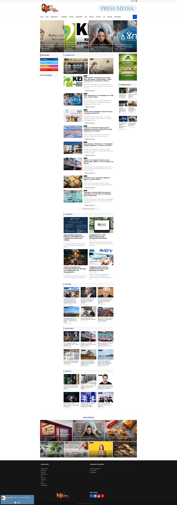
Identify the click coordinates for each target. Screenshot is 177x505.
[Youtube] (136, 1)
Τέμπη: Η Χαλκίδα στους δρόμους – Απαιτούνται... (132, 124)
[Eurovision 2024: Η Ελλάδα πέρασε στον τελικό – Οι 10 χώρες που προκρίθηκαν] (105, 397)
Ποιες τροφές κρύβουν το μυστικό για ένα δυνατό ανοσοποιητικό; (100, 453)
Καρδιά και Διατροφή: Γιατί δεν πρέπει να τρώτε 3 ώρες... (76, 46)
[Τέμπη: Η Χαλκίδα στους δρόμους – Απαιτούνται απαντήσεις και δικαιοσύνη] (132, 119)
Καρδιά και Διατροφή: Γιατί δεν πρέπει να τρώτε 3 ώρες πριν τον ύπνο (87, 437)
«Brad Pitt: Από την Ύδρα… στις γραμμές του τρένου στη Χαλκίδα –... (88, 387)
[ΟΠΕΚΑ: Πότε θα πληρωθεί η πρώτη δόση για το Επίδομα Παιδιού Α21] (73, 115)
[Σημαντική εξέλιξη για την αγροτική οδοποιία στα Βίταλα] (88, 311)
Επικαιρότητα (54, 17)
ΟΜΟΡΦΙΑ (43, 483)
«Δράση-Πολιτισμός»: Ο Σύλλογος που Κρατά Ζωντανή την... (122, 110)
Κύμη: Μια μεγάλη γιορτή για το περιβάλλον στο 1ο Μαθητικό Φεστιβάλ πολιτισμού (100, 68)
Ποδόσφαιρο (67, 350)
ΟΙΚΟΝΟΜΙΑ (44, 470)
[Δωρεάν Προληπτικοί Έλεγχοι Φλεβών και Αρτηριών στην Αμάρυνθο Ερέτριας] (76, 449)
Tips (104, 17)
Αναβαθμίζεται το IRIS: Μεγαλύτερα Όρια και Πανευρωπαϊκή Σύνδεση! (98, 236)
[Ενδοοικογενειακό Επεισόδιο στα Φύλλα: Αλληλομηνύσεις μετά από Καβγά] (123, 119)
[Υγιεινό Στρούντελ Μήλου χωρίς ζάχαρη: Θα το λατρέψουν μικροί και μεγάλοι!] (121, 430)
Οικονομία (64, 17)
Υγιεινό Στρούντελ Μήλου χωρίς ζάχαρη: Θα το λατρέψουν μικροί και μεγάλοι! (120, 437)
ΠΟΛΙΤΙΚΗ (43, 472)
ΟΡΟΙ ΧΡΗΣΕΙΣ (93, 470)
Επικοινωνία (117, 17)
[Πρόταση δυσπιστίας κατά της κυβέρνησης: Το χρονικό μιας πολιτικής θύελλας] (105, 311)
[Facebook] (131, 1)
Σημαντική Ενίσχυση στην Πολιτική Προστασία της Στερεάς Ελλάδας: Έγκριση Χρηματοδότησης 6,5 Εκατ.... (70, 300)
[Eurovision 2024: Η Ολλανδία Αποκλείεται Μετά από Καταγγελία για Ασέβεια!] (88, 397)
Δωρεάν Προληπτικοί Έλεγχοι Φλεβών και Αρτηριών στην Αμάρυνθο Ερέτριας (74, 452)
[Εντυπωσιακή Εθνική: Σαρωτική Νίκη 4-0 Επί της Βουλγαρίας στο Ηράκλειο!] (71, 354)
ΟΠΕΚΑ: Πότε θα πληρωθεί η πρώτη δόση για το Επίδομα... (124, 46)
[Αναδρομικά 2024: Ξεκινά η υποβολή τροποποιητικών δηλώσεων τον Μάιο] (101, 257)
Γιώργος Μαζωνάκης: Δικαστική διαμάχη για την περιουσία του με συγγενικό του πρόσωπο (105, 387)
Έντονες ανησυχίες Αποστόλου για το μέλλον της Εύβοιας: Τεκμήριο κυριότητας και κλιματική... (105, 300)
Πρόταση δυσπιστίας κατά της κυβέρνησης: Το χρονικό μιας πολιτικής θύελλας (105, 319)
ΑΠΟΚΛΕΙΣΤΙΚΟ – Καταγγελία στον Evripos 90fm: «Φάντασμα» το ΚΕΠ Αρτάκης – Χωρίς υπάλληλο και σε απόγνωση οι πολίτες (97, 79)
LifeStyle (91, 17)
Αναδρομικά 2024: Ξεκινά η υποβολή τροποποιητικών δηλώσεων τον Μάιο (99, 268)
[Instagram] (134, 1)
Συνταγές (98, 17)
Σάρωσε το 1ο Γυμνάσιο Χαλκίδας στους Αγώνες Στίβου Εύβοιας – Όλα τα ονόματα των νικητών (98, 161)
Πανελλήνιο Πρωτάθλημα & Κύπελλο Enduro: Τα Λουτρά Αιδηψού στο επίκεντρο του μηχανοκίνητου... (87, 362)
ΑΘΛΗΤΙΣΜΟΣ (69, 328)
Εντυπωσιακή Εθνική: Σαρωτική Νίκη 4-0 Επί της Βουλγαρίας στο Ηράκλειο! (71, 362)
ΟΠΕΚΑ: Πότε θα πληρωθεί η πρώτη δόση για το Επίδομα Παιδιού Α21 (98, 112)
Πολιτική (71, 17)
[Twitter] (132, 1)
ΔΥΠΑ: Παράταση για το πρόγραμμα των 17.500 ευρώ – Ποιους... (99, 46)
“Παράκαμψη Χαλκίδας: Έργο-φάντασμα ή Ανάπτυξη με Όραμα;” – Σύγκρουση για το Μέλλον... (71, 320)
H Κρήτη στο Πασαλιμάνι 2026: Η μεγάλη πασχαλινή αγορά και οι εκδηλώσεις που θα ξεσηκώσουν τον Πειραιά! (98, 129)
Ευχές (47, 17)
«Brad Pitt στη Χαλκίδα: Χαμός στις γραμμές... (122, 96)
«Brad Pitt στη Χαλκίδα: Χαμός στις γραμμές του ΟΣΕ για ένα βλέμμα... (71, 387)
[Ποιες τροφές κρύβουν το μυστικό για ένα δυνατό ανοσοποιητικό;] (101, 449)
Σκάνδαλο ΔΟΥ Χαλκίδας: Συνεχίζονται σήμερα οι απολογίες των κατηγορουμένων (73, 68)
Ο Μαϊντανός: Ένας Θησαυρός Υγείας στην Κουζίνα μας (52, 453)
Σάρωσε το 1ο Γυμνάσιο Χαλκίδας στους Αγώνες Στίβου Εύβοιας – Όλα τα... (88, 344)
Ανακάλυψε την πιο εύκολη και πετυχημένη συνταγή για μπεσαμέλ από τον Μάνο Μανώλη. (55, 436)
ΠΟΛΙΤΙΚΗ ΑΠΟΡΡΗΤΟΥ (95, 468)
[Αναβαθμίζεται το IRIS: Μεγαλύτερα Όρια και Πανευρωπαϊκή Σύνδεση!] (101, 225)
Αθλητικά (66, 332)
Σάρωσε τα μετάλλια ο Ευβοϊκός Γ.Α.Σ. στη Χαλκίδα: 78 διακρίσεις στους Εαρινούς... (105, 344)
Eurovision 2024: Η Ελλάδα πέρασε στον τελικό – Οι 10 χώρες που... (104, 405)
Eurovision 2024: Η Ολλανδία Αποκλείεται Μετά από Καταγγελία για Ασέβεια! (88, 405)
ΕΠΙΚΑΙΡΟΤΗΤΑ (44, 468)
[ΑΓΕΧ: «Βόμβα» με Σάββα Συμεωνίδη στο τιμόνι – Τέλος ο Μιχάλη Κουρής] (71, 336)
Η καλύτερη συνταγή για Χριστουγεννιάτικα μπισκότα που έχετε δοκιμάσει (124, 452)
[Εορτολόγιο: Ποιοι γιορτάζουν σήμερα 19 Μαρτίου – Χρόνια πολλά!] (73, 182)
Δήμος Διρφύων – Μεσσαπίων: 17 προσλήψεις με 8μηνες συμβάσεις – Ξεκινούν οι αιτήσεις (98, 144)
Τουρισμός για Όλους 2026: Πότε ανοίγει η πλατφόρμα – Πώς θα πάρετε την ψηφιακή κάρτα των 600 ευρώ (97, 193)
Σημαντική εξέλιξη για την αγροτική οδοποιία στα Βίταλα (88, 318)
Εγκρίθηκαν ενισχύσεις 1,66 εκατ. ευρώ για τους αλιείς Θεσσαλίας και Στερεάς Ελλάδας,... (87, 300)
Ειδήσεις (66, 59)
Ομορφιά (109, 17)
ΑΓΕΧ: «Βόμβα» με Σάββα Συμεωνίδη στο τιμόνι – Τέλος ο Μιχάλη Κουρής (71, 344)
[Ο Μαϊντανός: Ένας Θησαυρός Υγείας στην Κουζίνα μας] (52, 449)
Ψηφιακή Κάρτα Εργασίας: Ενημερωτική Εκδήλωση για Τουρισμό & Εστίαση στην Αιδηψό (74, 237)
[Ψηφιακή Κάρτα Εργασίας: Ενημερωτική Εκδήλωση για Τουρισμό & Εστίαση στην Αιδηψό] (76, 225)
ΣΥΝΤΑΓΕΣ (43, 479)
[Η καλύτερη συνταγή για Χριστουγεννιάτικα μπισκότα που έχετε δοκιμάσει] (125, 449)
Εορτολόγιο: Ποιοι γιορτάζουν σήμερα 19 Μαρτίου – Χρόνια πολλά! (97, 178)
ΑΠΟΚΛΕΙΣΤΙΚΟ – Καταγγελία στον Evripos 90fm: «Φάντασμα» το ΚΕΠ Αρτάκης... (51, 45)
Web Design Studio (97, 503)
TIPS (42, 481)
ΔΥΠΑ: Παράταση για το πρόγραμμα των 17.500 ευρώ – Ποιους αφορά (98, 96)
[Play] (16, 503)
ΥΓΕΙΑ (42, 476)
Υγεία (85, 17)
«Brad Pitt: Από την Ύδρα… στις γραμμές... (132, 96)
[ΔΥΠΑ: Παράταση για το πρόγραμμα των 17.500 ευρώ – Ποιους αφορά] (73, 99)
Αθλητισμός (79, 17)
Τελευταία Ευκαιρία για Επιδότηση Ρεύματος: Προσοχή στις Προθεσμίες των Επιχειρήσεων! (75, 269)
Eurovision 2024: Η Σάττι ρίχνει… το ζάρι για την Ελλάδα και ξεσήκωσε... (71, 405)
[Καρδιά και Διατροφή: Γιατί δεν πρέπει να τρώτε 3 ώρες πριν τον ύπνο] (88, 430)
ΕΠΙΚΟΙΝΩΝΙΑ (44, 485)
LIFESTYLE (68, 371)
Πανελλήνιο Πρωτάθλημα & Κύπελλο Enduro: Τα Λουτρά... (132, 109)
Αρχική (42, 17)
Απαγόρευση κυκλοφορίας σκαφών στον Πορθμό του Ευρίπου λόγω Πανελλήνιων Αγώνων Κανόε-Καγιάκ (104, 362)
